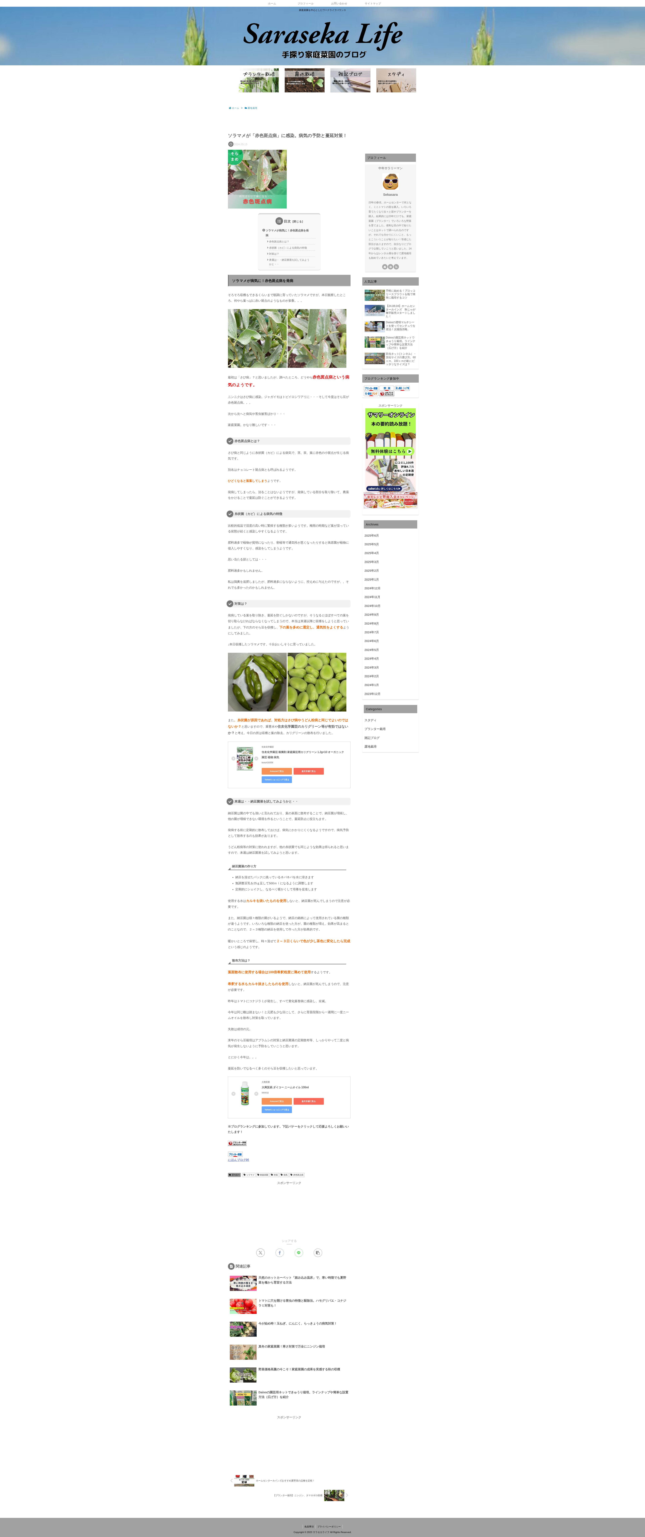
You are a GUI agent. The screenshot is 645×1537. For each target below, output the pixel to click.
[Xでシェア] (260, 1253)
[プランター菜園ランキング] (237, 1143)
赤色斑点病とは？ (279, 241)
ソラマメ (250, 1175)
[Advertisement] (289, 119)
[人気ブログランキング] (386, 393)
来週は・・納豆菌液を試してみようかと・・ (289, 262)
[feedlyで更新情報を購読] (390, 266)
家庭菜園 (264, 1175)
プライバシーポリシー (329, 1526)
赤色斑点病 (298, 1175)
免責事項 (309, 1526)
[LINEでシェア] (299, 1253)
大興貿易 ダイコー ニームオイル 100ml (285, 1087)
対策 (276, 1175)
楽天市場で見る (309, 771)
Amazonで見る (277, 771)
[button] (318, 1253)
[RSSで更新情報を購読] (396, 266)
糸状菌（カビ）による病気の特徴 (288, 247)
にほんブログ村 (238, 1160)
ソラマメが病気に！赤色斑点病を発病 (287, 233)
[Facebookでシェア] (279, 1253)
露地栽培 (236, 1175)
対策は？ (274, 254)
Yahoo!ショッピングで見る (277, 779)
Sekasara (390, 194)
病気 (286, 1175)
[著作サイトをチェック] (385, 266)
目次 (287, 221)
